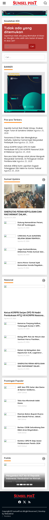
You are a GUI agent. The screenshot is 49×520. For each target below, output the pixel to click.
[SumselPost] (25, 3)
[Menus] (4, 3)
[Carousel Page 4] (27, 484)
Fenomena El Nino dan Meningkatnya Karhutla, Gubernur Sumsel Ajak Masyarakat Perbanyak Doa (23, 140)
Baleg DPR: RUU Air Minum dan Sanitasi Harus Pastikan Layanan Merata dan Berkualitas (31, 338)
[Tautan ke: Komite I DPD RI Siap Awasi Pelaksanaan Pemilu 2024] (10, 445)
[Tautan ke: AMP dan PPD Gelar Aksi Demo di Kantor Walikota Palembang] (10, 391)
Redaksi (7, 516)
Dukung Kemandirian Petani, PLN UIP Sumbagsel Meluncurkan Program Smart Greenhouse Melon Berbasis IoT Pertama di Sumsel (31, 223)
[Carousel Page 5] (31, 484)
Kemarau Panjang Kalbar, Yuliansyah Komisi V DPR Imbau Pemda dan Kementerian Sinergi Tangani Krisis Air (30, 324)
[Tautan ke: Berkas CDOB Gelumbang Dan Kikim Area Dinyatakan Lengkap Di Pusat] (10, 431)
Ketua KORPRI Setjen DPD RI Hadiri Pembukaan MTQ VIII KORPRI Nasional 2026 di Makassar (24, 149)
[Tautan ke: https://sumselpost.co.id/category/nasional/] (43, 280)
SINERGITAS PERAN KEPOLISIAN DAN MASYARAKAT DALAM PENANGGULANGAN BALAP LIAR (23, 213)
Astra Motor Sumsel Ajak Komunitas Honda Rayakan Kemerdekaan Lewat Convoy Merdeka (30, 263)
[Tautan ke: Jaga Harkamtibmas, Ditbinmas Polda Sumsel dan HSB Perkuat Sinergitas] (10, 253)
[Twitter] (24, 502)
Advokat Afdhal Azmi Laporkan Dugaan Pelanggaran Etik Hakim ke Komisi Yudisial (22, 167)
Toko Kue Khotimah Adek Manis (29, 401)
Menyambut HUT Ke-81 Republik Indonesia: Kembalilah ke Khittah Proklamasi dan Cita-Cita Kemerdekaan (23, 477)
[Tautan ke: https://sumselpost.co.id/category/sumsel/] (43, 179)
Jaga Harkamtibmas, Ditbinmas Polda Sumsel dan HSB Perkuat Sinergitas (30, 250)
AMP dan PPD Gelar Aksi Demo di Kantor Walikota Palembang (31, 388)
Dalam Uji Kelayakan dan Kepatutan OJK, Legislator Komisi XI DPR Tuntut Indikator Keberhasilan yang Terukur (31, 351)
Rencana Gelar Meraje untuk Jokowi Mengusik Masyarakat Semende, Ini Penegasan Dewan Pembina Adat (24, 158)
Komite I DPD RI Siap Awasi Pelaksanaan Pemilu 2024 (29, 442)
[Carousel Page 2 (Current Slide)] (21, 484)
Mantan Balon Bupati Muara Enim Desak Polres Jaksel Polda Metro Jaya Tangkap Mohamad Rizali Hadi (30, 415)
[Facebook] (19, 502)
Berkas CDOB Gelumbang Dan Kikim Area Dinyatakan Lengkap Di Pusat (31, 428)
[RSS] (29, 502)
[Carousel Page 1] (18, 484)
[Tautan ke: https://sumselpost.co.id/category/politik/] (43, 458)
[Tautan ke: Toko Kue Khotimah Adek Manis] (10, 405)
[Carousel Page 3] (24, 484)
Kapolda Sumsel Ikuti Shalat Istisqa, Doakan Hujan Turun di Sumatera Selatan (23, 129)
